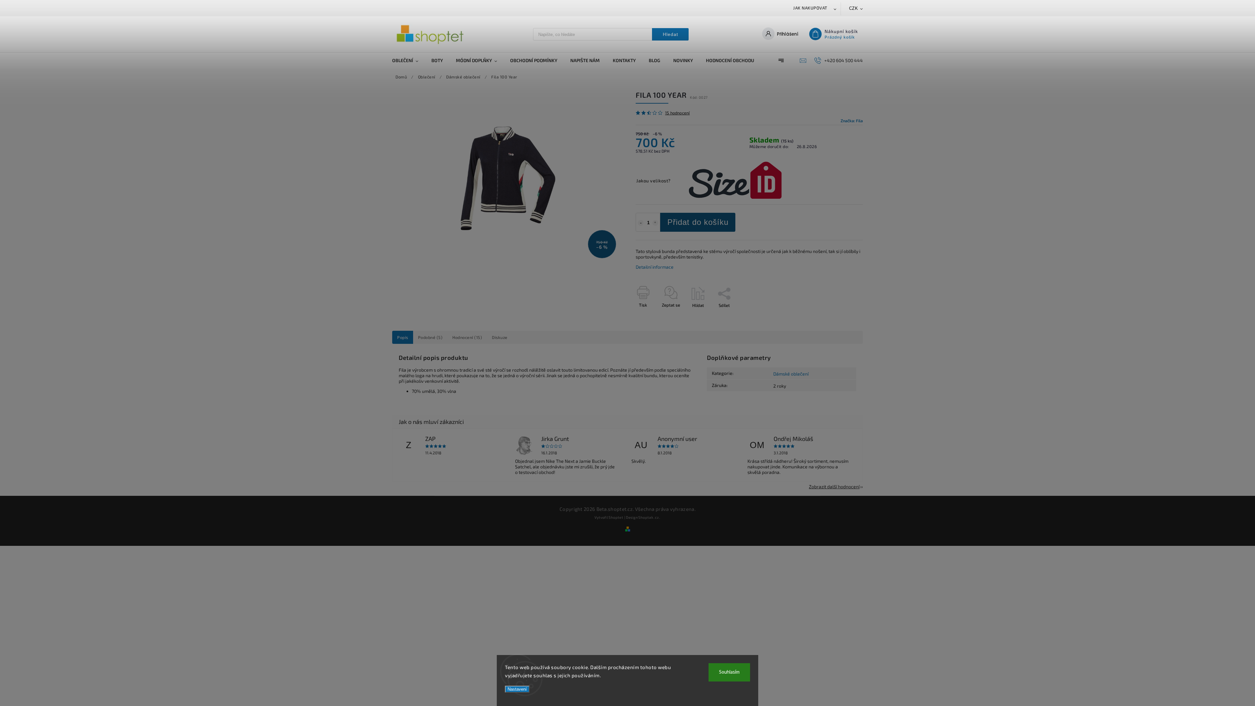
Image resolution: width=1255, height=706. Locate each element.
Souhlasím (729, 672)
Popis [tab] (402, 337)
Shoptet (616, 517)
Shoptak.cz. (649, 517)
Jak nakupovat (810, 7)
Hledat (670, 34)
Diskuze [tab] (500, 337)
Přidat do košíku (697, 222)
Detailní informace (655, 267)
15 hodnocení (677, 113)
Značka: (852, 120)
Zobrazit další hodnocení (834, 486)
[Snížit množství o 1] (641, 223)
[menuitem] (408, 60)
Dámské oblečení (791, 374)
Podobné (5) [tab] (430, 337)
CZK (853, 8)
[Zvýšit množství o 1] (655, 223)
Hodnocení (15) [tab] (467, 337)
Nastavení (517, 689)
